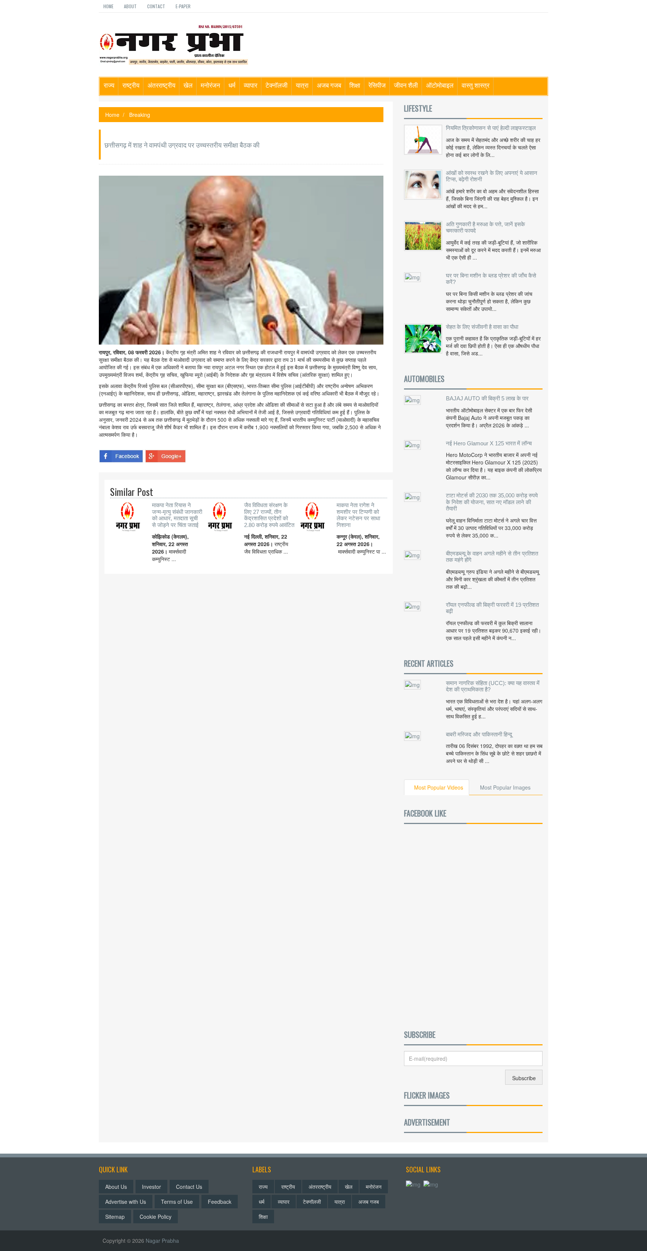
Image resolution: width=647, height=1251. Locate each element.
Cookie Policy (155, 1216)
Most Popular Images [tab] (505, 787)
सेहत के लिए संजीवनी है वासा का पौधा (482, 327)
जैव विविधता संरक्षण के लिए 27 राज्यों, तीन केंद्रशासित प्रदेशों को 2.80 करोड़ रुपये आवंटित (269, 515)
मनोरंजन (210, 85)
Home (108, 6)
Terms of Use (177, 1201)
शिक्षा (354, 85)
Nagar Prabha (162, 1240)
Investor (151, 1186)
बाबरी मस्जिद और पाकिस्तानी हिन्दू (479, 734)
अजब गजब (329, 85)
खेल (187, 85)
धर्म (232, 85)
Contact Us (189, 1186)
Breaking (139, 114)
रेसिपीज (377, 85)
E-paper (183, 6)
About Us (116, 1186)
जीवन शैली (406, 85)
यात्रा (302, 85)
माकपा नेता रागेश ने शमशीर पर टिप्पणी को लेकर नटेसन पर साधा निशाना (358, 515)
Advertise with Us (125, 1201)
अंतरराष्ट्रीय (161, 85)
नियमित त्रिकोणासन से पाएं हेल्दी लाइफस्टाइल (491, 128)
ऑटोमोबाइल (439, 85)
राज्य (109, 85)
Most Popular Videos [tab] (438, 787)
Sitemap (115, 1216)
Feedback (219, 1201)
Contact (156, 6)
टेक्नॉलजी (276, 85)
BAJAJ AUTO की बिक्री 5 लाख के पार (487, 398)
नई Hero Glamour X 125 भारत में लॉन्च (489, 443)
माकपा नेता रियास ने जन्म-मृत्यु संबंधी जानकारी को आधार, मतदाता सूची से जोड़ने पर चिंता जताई (177, 515)
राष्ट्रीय (130, 85)
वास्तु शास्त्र (475, 85)
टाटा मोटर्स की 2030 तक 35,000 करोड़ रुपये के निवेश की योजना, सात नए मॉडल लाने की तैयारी (492, 502)
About (130, 6)
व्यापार (250, 85)
